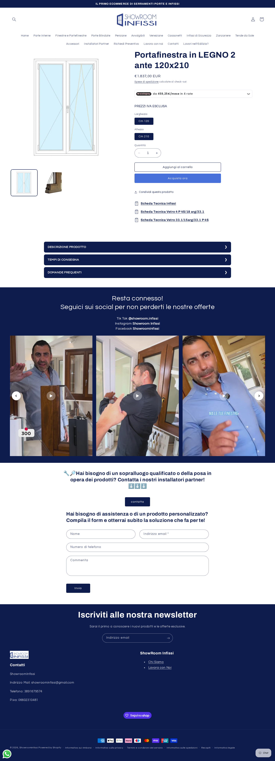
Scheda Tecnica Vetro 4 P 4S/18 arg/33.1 (172, 211)
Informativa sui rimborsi (78, 748)
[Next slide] (258, 395)
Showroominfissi (28, 748)
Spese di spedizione (147, 82)
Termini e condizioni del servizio (145, 748)
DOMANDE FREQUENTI (65, 272)
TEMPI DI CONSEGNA (63, 259)
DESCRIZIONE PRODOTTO (67, 246)
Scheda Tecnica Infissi (158, 203)
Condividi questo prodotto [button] (156, 192)
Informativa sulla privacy (109, 748)
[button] (14, 19)
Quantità (140, 145)
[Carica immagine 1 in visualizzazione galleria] (24, 182)
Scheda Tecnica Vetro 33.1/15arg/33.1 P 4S (175, 219)
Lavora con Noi (160, 667)
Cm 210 (144, 136)
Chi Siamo (156, 662)
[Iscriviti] (168, 638)
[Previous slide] (16, 395)
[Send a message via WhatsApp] (7, 754)
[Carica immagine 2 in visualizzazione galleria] (52, 182)
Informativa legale (224, 748)
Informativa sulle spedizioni (182, 748)
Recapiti (206, 748)
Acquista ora (178, 178)
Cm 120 (144, 121)
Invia (78, 588)
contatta (137, 501)
